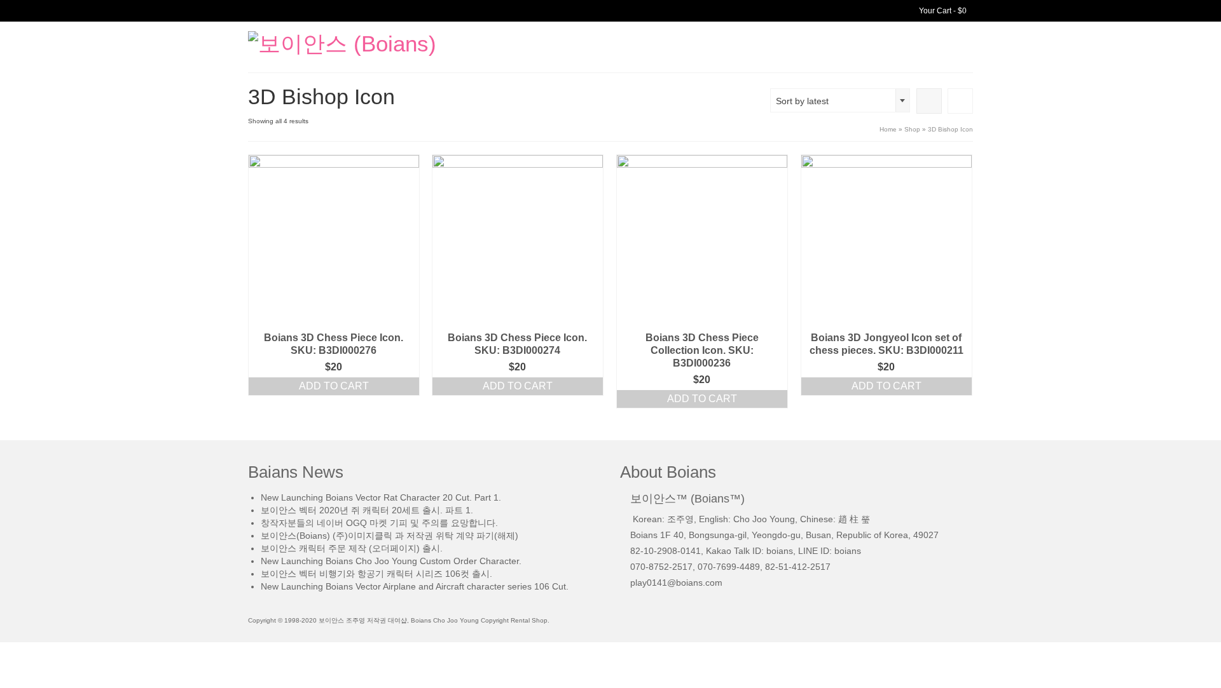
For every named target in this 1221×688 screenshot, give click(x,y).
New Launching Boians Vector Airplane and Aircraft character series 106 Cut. (415, 586)
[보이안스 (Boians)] (362, 43)
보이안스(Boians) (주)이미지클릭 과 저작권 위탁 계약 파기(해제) (389, 535)
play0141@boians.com (676, 582)
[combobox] (840, 100)
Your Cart (942, 10)
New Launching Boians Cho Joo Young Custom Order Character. (391, 561)
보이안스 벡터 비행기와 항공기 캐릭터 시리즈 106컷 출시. (376, 574)
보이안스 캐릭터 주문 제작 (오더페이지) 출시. (352, 548)
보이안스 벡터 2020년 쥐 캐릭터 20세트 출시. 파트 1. (367, 510)
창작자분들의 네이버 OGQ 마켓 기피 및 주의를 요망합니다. (379, 523)
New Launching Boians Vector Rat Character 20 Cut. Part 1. (381, 497)
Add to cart (334, 386)
